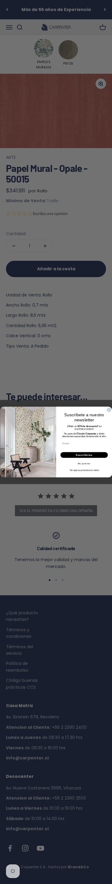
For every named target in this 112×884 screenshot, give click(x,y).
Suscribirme (84, 455)
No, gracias (84, 463)
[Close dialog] (109, 410)
